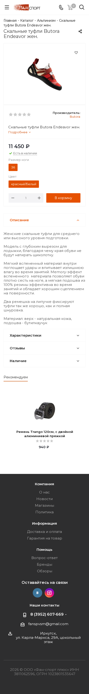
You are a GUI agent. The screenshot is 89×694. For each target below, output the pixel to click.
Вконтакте (37, 593)
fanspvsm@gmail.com (48, 624)
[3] (20, 115)
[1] (11, 115)
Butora (75, 116)
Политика (44, 512)
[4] (24, 115)
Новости (44, 499)
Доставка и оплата (44, 531)
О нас (44, 492)
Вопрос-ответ (44, 558)
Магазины (44, 505)
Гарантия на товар (44, 538)
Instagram (49, 593)
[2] (15, 115)
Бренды (44, 564)
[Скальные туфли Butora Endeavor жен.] (44, 73)
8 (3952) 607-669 (47, 614)
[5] (29, 115)
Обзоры (44, 571)
